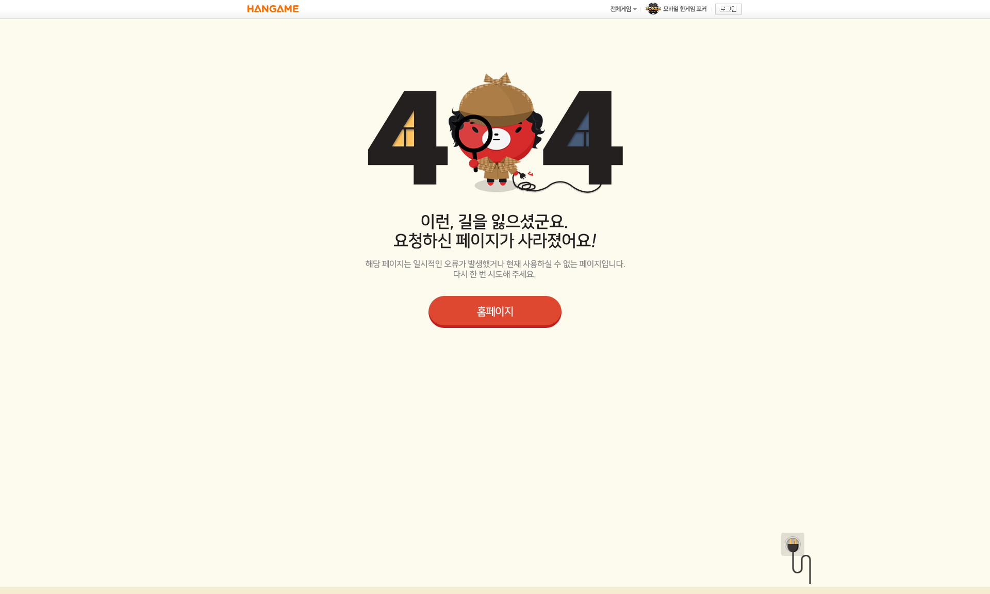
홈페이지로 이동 (495, 312)
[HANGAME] (273, 9)
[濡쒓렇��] (728, 9)
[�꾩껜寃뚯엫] (623, 9)
